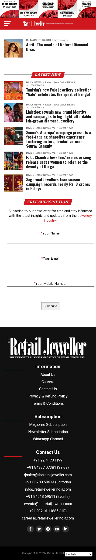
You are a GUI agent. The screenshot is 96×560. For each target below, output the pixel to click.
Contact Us (48, 389)
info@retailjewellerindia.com (48, 489)
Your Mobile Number (50, 284)
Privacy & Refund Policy (48, 396)
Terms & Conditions (48, 403)
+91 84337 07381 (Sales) (48, 467)
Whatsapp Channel (48, 439)
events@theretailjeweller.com (48, 504)
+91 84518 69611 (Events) (48, 496)
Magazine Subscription (48, 424)
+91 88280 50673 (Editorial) (48, 482)
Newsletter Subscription (48, 432)
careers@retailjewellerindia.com (48, 518)
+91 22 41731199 (47, 460)
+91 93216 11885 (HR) (48, 511)
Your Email (50, 259)
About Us (48, 374)
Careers (47, 382)
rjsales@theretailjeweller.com (48, 475)
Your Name (50, 233)
